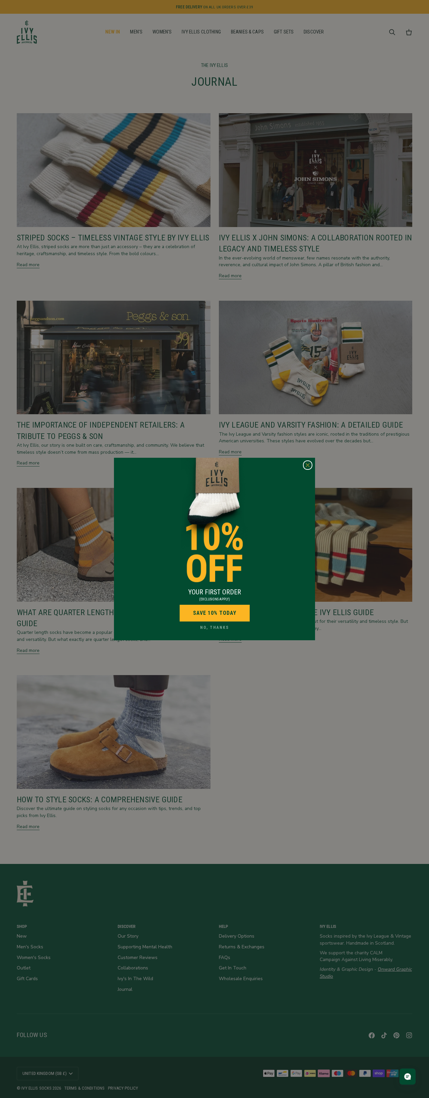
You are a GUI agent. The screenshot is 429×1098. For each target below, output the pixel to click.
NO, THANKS (214, 627)
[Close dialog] (308, 465)
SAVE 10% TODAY (214, 613)
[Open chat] (408, 1077)
